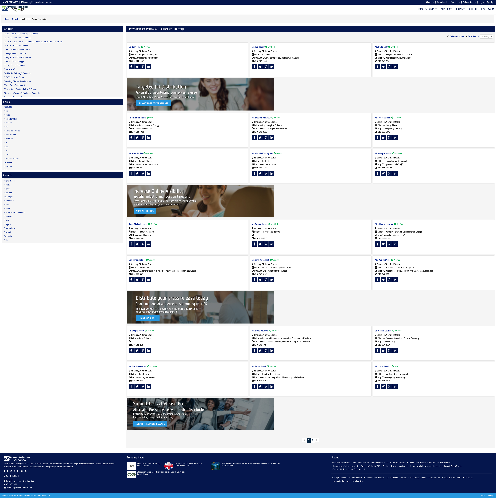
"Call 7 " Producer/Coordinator (17, 49)
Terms (483, 495)
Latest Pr (445, 8)
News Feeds (442, 2)
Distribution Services (341, 463)
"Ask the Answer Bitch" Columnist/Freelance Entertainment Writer (33, 41)
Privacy (490, 495)
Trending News (358, 481)
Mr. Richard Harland (137, 117)
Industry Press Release (452, 478)
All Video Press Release (375, 478)
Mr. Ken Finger (258, 47)
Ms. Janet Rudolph (383, 366)
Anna (6, 142)
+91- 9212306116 (11, 2)
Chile (6, 240)
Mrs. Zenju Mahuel (137, 260)
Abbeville (8, 106)
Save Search (473, 36)
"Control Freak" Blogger (14, 61)
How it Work (487, 8)
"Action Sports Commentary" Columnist (21, 33)
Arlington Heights (11, 158)
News (14, 19)
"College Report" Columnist (15, 53)
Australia (8, 192)
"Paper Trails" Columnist (14, 85)
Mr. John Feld (134, 47)
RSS (354, 463)
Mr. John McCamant (260, 260)
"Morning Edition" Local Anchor (18, 81)
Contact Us (455, 2)
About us (430, 2)
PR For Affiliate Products (395, 463)
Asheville (8, 162)
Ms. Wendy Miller (382, 260)
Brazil (6, 220)
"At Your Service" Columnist (16, 45)
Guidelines (473, 8)
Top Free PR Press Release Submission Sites (350, 469)
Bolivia (7, 208)
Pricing (459, 8)
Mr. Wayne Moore (136, 330)
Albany (7, 114)
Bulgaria (7, 224)
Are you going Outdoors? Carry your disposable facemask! (189, 464)
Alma (6, 126)
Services (430, 8)
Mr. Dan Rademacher (138, 366)
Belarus (7, 204)
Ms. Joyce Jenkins (383, 117)
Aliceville (8, 122)
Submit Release (469, 2)
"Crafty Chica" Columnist (15, 65)
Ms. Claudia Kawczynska (262, 153)
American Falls (10, 134)
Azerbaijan (8, 196)
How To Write (377, 463)
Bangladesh (9, 200)
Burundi (7, 232)
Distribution (364, 463)
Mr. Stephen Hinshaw (261, 117)
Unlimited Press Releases (397, 478)
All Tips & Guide (339, 478)
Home (421, 8)
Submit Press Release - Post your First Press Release (429, 463)
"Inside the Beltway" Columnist (17, 73)
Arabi (6, 150)
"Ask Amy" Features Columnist (17, 37)
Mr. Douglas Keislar (383, 153)
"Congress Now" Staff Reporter (17, 57)
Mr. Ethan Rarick (259, 366)
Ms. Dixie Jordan (136, 153)
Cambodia (8, 236)
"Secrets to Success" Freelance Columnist (22, 93)
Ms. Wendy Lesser (260, 224)
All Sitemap (414, 478)
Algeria (7, 188)
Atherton (8, 166)
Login (481, 2)
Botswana (8, 216)
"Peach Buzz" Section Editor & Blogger (20, 89)
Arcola (6, 154)
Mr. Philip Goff (381, 47)
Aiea (6, 110)
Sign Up (490, 2)
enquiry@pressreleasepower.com (38, 2)
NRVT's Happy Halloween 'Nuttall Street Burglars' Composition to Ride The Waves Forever (251, 464)
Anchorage (8, 138)
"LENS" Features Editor (14, 77)
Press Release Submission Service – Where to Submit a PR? (356, 466)
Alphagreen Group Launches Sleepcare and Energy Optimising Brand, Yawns (161, 473)
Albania (7, 184)
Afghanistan (9, 180)
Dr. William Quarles (383, 330)
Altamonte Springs (12, 130)
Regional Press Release (431, 478)
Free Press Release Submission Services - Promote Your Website (437, 466)
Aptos (6, 146)
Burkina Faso (9, 228)
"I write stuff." (10, 69)
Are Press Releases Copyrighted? (395, 466)
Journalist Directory (341, 481)
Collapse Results (456, 36)
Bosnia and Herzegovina (14, 212)
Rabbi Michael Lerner (138, 224)
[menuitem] (420, 9)
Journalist (469, 478)
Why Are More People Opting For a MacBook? (148, 464)
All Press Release (355, 478)
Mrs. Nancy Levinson (384, 224)
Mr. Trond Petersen (260, 330)
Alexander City (10, 118)
